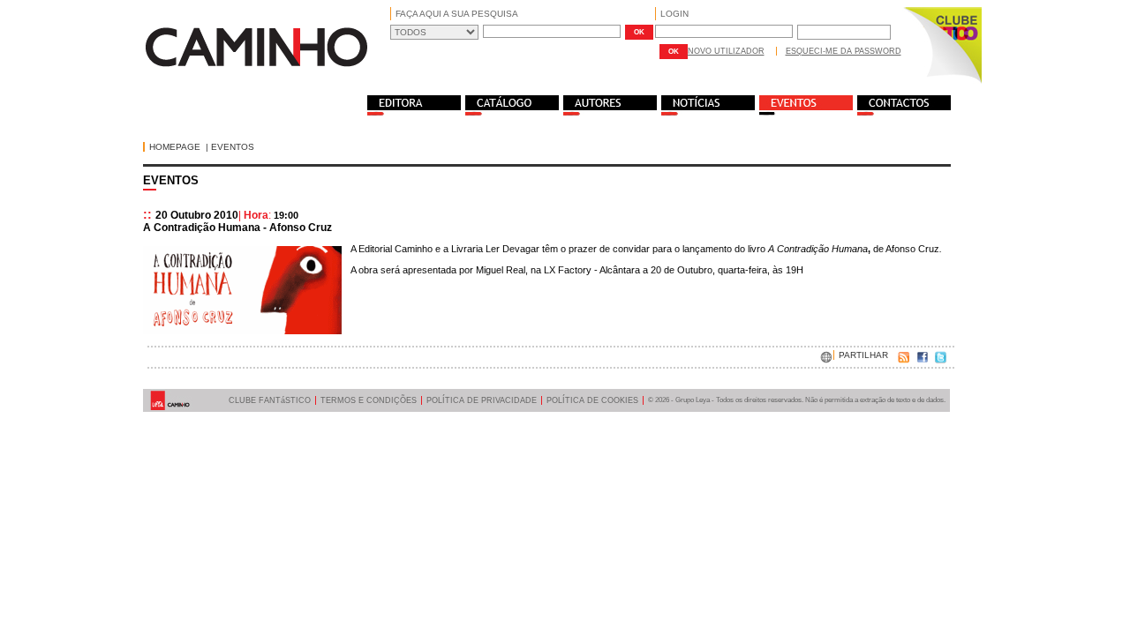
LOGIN (674, 14)
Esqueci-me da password (843, 51)
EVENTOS (232, 147)
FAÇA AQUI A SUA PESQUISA (457, 14)
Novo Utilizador (726, 51)
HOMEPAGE (174, 147)
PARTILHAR (863, 355)
